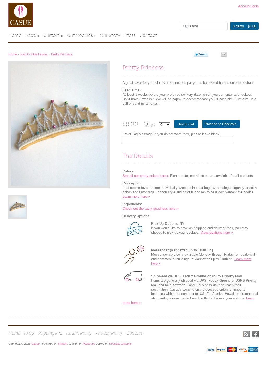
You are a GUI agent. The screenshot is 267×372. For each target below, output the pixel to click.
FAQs (29, 333)
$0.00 (252, 25)
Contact (148, 35)
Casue (35, 343)
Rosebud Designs (120, 343)
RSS (246, 334)
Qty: (149, 123)
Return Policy (79, 333)
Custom (51, 35)
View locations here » (217, 232)
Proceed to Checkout (220, 124)
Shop (30, 35)
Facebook (255, 334)
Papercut (88, 343)
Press (130, 35)
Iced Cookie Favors (34, 54)
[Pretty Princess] (17, 207)
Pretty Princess (61, 54)
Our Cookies (80, 35)
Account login (248, 6)
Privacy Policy (109, 333)
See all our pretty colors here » (146, 176)
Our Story (110, 35)
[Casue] (20, 26)
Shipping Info (49, 333)
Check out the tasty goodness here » (150, 208)
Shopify (62, 343)
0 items (238, 25)
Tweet (201, 54)
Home (14, 35)
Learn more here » (136, 196)
